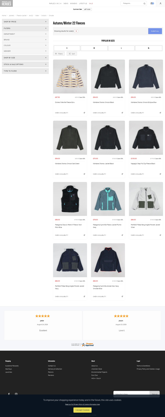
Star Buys (8, 369)
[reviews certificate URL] (82, 344)
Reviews (51, 375)
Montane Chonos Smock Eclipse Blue (143, 102)
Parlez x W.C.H (55, 3)
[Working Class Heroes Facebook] (9, 394)
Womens (73, 3)
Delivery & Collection (55, 369)
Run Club (94, 375)
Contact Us (52, 366)
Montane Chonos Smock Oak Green (67, 163)
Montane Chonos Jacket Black (103, 163)
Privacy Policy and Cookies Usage (148, 369)
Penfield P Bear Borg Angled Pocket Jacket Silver (145, 226)
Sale (91, 3)
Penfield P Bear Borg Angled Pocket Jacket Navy (69, 287)
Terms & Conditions (143, 366)
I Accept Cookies (82, 410)
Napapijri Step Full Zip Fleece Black (143, 163)
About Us (94, 366)
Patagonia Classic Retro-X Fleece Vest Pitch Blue (68, 226)
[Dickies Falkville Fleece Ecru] (70, 76)
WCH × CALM (96, 378)
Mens (66, 3)
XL (148, 48)
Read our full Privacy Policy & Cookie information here (82, 404)
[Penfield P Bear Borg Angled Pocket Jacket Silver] (146, 199)
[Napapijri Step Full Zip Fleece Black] (146, 138)
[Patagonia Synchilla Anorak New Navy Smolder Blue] (108, 260)
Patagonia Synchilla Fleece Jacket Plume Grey (107, 226)
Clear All (155, 31)
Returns (51, 372)
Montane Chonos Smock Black (103, 102)
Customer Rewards (12, 366)
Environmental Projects (99, 372)
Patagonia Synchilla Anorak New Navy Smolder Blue (106, 287)
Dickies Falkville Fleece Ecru (65, 102)
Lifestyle (83, 3)
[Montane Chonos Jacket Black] (108, 138)
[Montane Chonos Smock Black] (108, 76)
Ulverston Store (96, 369)
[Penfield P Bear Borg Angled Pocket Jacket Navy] (70, 260)
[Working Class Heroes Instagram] (16, 394)
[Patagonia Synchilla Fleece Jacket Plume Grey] (108, 199)
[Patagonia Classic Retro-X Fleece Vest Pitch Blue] (70, 199)
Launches (8, 372)
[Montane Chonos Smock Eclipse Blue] (146, 76)
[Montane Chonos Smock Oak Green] (70, 138)
